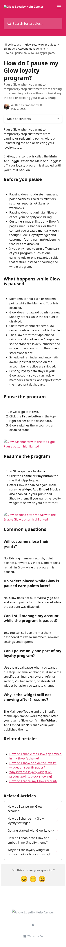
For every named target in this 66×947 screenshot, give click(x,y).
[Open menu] (59, 6)
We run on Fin (35, 936)
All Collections (12, 44)
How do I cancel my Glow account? (33, 781)
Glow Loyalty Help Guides (40, 44)
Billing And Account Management (24, 48)
